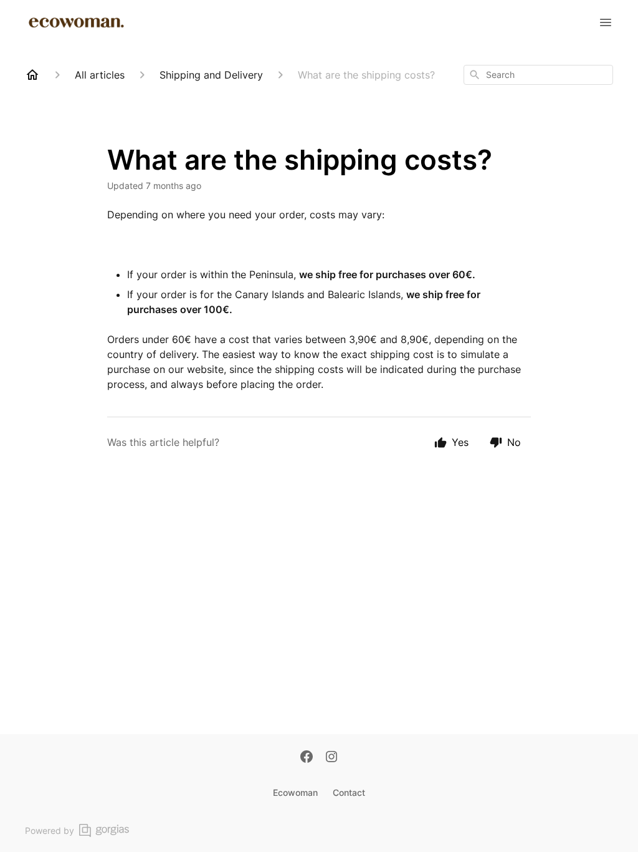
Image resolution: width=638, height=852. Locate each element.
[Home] (32, 74)
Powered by (49, 830)
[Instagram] (331, 758)
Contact (349, 792)
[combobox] (538, 75)
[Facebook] (306, 758)
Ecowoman (295, 792)
